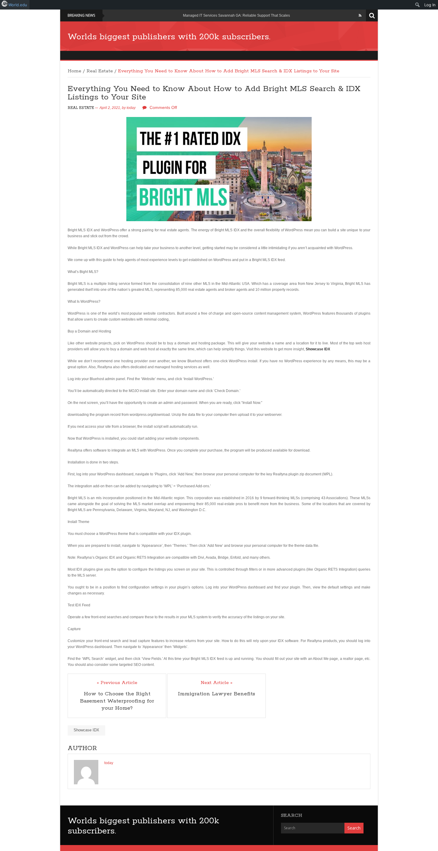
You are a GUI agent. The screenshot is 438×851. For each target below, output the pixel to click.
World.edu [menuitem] (17, 4)
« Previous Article (117, 683)
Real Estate (99, 71)
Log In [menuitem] (430, 4)
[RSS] (360, 15)
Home (74, 71)
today (131, 108)
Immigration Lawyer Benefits (216, 694)
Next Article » (216, 683)
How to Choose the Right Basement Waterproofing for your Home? (117, 701)
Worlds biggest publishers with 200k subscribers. (169, 37)
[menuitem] (417, 5)
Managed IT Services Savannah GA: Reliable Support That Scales (236, 15)
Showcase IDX (86, 730)
